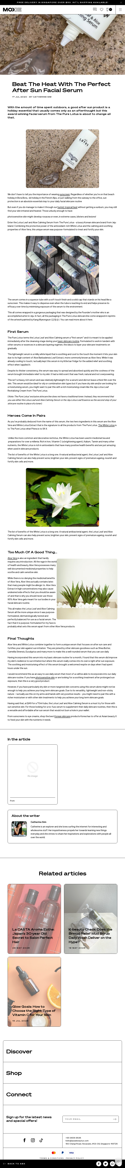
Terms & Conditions (52, 1158)
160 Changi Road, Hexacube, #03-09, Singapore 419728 (92, 1143)
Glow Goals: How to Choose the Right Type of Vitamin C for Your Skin (33, 1011)
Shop (14, 1072)
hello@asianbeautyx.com (77, 1140)
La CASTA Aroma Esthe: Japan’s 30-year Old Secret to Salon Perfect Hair (33, 935)
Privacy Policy (75, 1158)
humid (60, 207)
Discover (19, 1051)
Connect (19, 1094)
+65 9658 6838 (73, 1137)
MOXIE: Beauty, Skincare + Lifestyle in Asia (22, 18)
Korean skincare (62, 716)
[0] (107, 9)
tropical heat (71, 207)
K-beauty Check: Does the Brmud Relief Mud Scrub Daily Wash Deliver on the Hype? (90, 935)
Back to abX (16, 1164)
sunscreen (65, 194)
